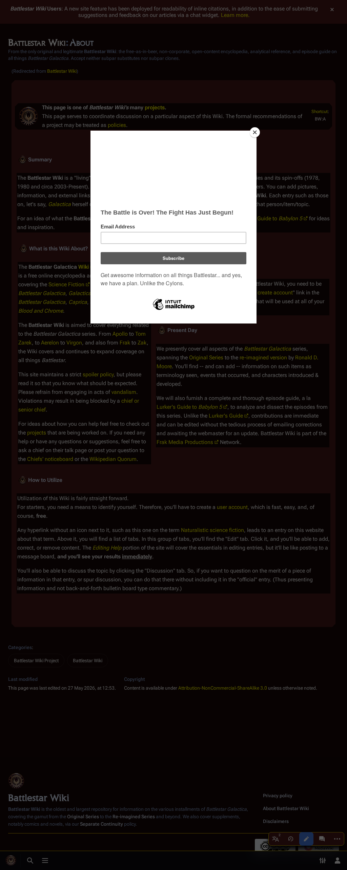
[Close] (255, 132)
